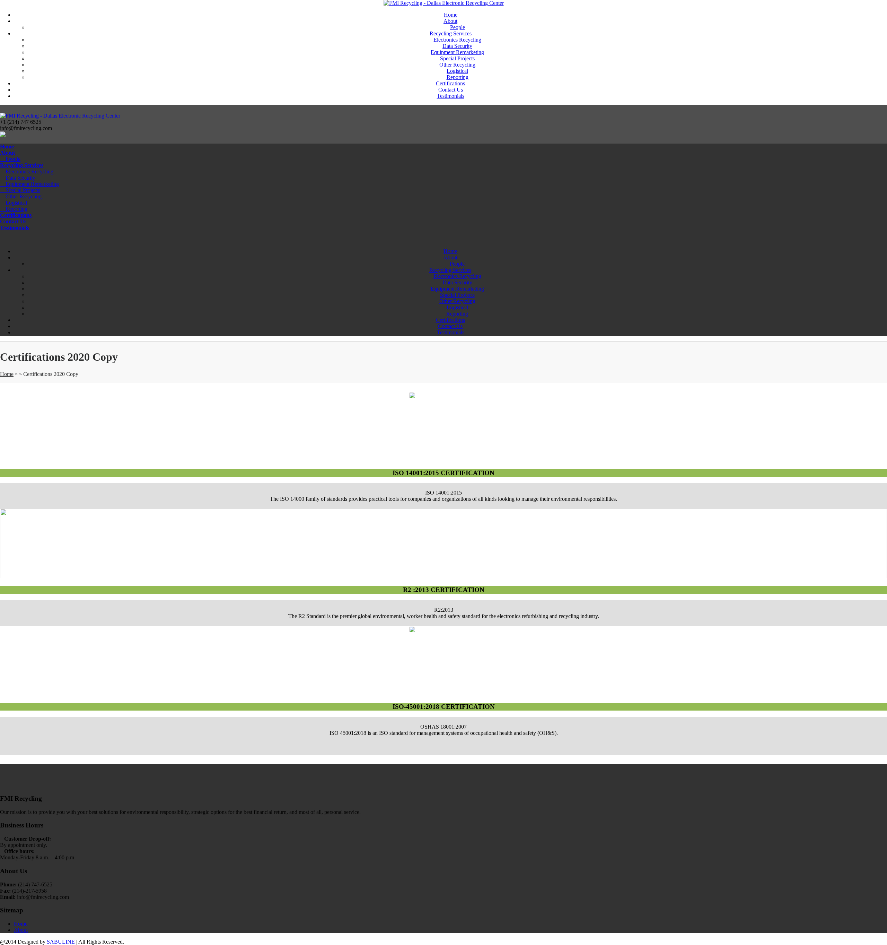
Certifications (450, 83)
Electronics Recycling (457, 40)
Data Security (457, 46)
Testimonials (450, 96)
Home (450, 15)
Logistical (457, 71)
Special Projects (457, 58)
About (450, 21)
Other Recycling (457, 65)
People (457, 27)
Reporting (457, 77)
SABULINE (61, 942)
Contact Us (450, 90)
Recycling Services (451, 33)
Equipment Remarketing (457, 52)
